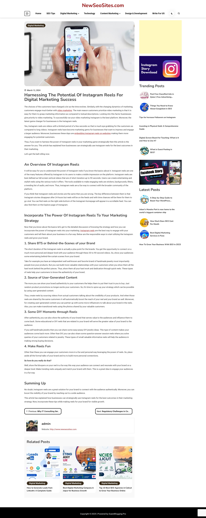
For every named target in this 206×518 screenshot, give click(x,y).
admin (46, 424)
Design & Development (136, 13)
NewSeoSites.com (103, 5)
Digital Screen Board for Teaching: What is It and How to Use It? (159, 139)
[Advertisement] (160, 37)
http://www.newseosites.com (63, 429)
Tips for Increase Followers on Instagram (157, 117)
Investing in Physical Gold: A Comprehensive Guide (158, 127)
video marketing (64, 110)
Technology (89, 13)
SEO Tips (50, 13)
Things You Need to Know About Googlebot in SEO (161, 107)
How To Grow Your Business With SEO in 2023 (160, 244)
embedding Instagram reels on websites (92, 133)
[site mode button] (172, 13)
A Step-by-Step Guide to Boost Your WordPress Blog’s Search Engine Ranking (161, 199)
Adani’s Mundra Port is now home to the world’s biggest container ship (157, 211)
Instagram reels (87, 230)
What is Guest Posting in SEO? (161, 151)
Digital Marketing (68, 13)
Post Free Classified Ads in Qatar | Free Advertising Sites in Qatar (162, 96)
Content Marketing (109, 13)
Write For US (158, 13)
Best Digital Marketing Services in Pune (160, 234)
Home (38, 13)
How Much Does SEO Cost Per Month (161, 222)
